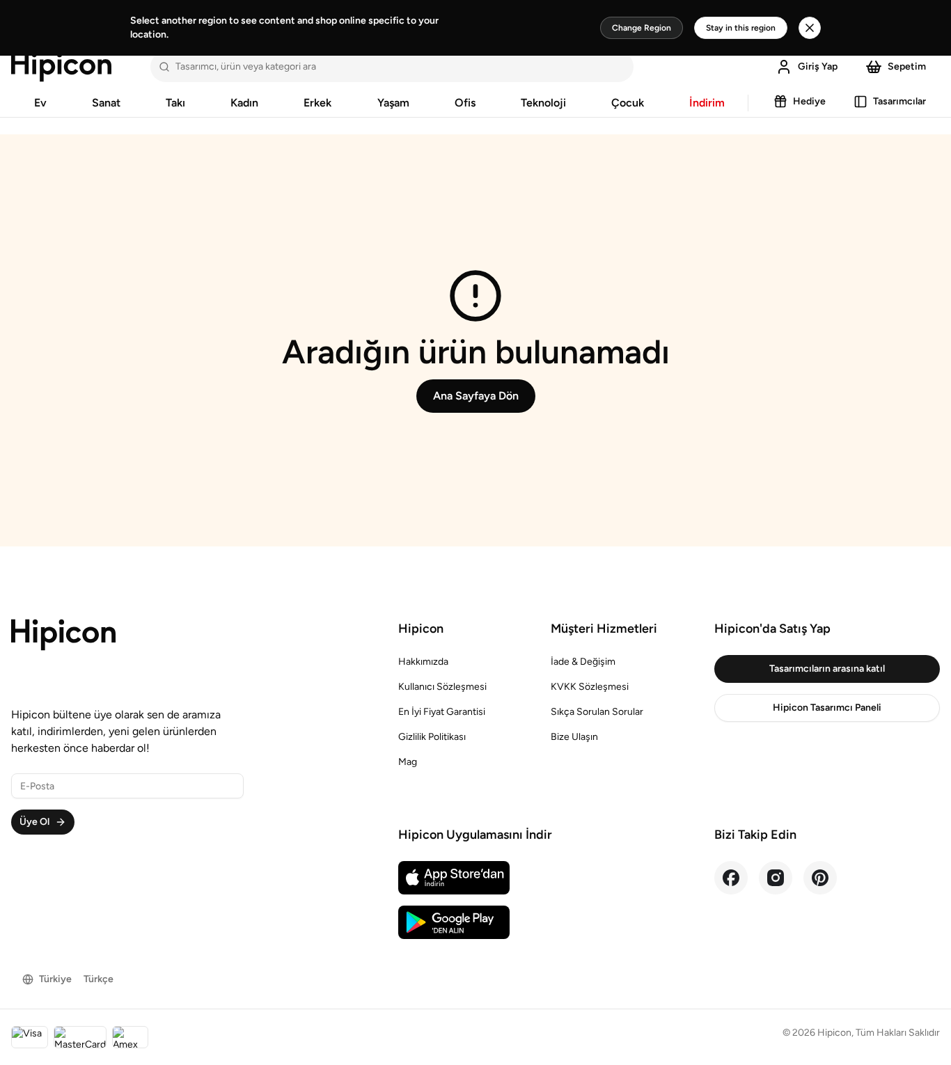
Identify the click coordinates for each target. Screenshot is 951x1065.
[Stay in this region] (810, 28)
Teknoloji (543, 102)
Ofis (465, 102)
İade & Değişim (583, 662)
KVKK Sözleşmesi (590, 687)
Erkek (317, 102)
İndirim (707, 102)
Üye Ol (34, 822)
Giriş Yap (818, 66)
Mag (407, 762)
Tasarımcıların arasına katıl (827, 668)
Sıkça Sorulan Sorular (597, 712)
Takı (175, 102)
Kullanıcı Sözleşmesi (442, 687)
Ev (40, 102)
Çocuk (627, 102)
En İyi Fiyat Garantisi (441, 712)
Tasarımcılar (899, 101)
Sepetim (907, 66)
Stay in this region (741, 28)
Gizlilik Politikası (432, 737)
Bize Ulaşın (574, 737)
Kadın (244, 102)
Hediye (809, 101)
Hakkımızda (423, 662)
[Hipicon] (61, 67)
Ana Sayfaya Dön (476, 395)
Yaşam (393, 102)
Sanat (106, 102)
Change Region (641, 28)
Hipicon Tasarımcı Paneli (827, 707)
